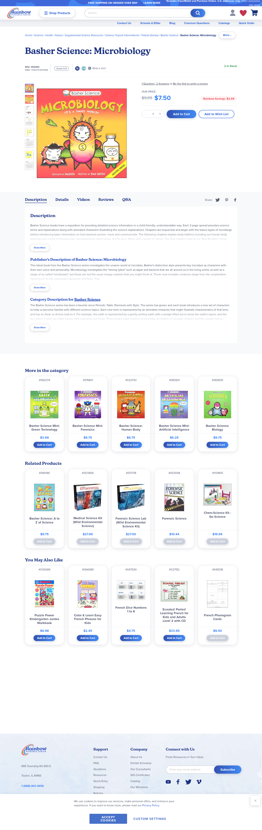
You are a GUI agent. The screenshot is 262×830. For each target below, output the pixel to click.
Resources (99, 775)
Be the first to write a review (190, 83)
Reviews (106, 199)
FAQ (96, 763)
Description (36, 199)
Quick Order (247, 23)
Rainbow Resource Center (34, 750)
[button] (233, 13)
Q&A (126, 199)
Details (62, 199)
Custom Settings (149, 818)
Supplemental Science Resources (84, 35)
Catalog (135, 781)
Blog (172, 23)
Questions (99, 769)
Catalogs (224, 23)
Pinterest (226, 200)
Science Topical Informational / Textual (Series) (131, 35)
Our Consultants (140, 769)
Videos (83, 199)
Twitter (217, 200)
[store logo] (19, 13)
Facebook (235, 200)
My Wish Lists (243, 13)
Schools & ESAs (150, 23)
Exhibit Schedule (140, 763)
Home (28, 35)
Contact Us (124, 23)
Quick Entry (100, 781)
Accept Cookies (108, 819)
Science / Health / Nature (48, 35)
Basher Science (169, 35)
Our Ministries (139, 787)
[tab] (227, 35)
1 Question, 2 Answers (155, 84)
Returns (98, 793)
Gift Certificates (140, 775)
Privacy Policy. (151, 805)
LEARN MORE (151, 3)
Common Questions (197, 23)
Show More (40, 247)
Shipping (98, 787)
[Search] (198, 13)
